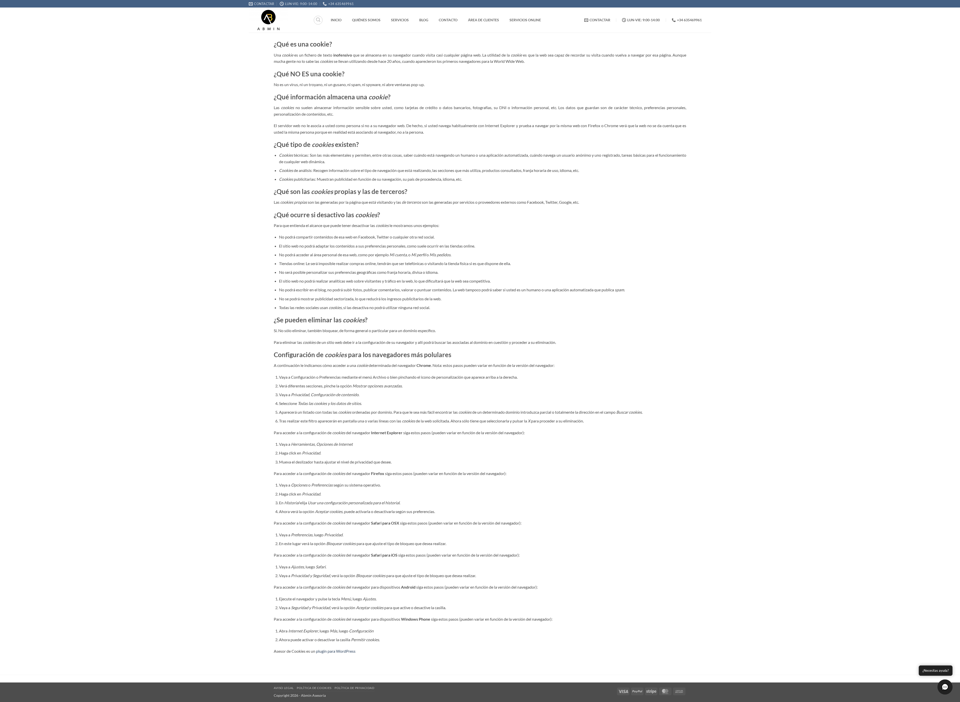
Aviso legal (284, 688)
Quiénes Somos (366, 20)
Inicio (336, 20)
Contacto (448, 20)
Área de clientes (483, 20)
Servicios (400, 20)
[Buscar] (318, 20)
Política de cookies (314, 688)
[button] (945, 686)
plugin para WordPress (336, 651)
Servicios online (525, 20)
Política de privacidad (354, 688)
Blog (423, 20)
